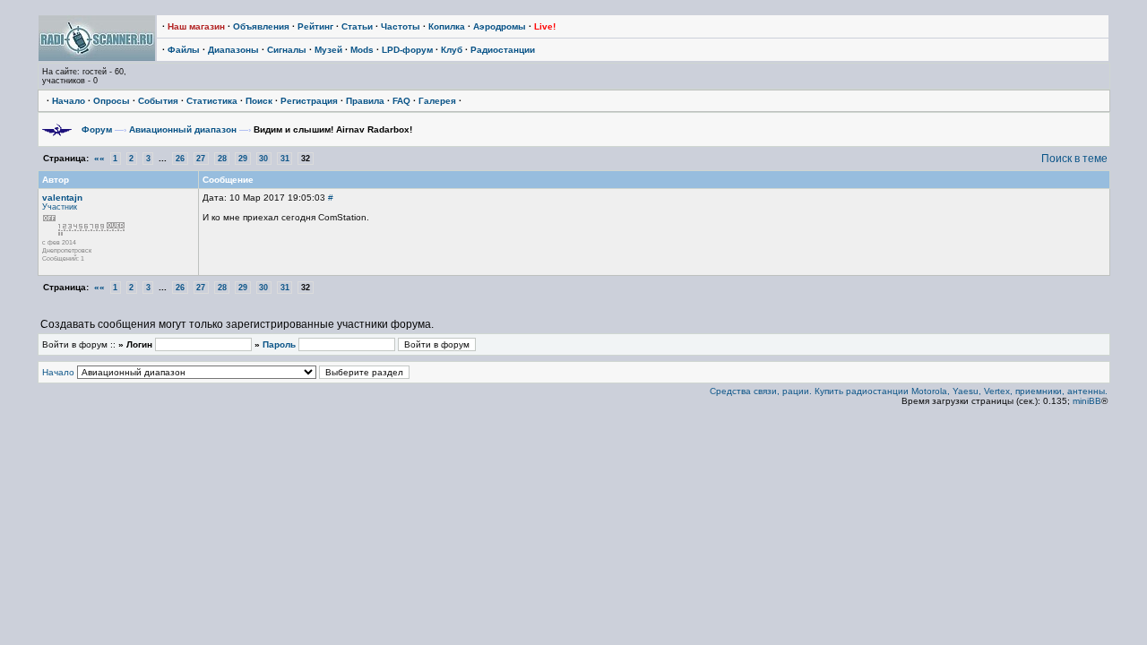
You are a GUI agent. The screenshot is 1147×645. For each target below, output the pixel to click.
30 (263, 158)
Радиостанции (502, 50)
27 (200, 158)
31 (284, 158)
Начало (68, 101)
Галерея (437, 101)
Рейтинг (315, 26)
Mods (362, 50)
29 (242, 158)
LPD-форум (407, 50)
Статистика (211, 101)
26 (180, 158)
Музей (328, 50)
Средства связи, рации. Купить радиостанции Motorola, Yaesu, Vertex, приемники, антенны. (909, 391)
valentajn (62, 197)
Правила (365, 101)
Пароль (279, 344)
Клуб (451, 50)
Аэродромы (499, 26)
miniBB (1087, 401)
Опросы (111, 101)
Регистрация (309, 101)
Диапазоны (233, 50)
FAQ (401, 101)
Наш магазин (196, 26)
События (158, 101)
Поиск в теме (1074, 158)
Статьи (357, 26)
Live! (545, 26)
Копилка (446, 26)
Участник (59, 206)
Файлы (184, 50)
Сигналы (286, 50)
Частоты (400, 26)
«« (99, 158)
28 (222, 158)
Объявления (261, 26)
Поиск (259, 101)
